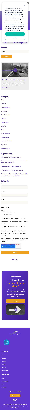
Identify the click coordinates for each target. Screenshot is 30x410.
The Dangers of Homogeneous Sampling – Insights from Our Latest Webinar (14, 161)
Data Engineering (5, 107)
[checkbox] (14, 212)
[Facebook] (16, 400)
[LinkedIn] (14, 400)
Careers (4, 367)
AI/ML (3, 129)
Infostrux (3, 103)
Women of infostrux (6, 141)
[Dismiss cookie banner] (24, 6)
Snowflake (4, 111)
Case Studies (5, 381)
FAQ (3, 384)
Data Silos (3, 126)
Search (7, 56)
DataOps (3, 118)
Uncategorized (5, 137)
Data (2, 100)
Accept (15, 34)
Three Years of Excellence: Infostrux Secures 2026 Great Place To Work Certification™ (14, 174)
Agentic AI (4, 144)
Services (4, 358)
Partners (4, 364)
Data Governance (5, 115)
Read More (5, 87)
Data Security (4, 122)
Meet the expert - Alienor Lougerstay (13, 79)
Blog (3, 378)
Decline (15, 38)
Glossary (4, 387)
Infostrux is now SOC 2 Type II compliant (12, 170)
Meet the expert (5, 148)
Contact (4, 361)
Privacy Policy (3, 235)
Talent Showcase (5, 133)
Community (5, 370)
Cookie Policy (20, 406)
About (3, 355)
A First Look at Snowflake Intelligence (11, 157)
